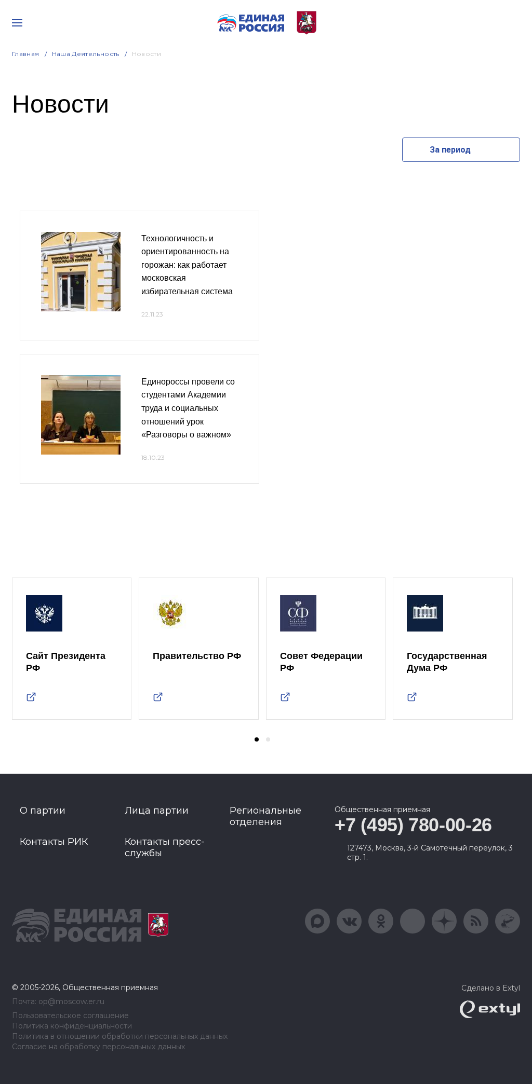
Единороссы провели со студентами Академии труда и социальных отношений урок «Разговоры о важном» (188, 408)
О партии (42, 810)
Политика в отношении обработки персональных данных (120, 1036)
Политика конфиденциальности (72, 1026)
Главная (25, 54)
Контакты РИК (54, 841)
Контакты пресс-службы (165, 847)
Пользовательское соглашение (70, 1015)
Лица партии (157, 810)
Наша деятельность (85, 54)
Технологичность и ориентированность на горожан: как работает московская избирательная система (187, 265)
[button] (257, 739)
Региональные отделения (265, 816)
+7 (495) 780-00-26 (413, 824)
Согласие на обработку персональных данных (98, 1046)
